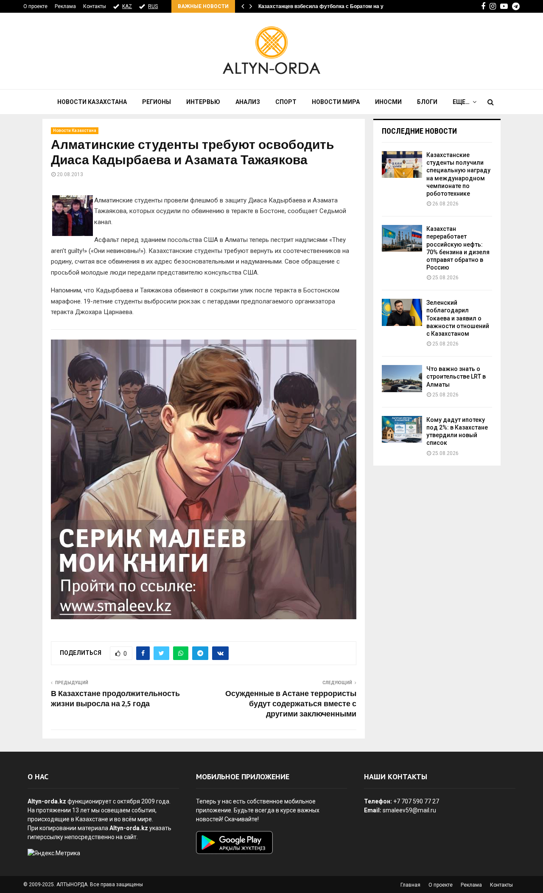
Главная (410, 885)
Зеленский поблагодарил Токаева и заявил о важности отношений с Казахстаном (457, 318)
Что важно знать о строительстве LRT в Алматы (456, 376)
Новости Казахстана (92, 101)
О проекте (35, 6)
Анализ (247, 101)
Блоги (427, 101)
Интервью (203, 101)
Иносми (388, 101)
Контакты (94, 6)
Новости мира (336, 101)
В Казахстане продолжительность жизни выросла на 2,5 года (115, 699)
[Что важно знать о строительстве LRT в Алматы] (402, 378)
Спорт (286, 101)
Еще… (461, 101)
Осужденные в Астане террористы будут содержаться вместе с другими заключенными (290, 704)
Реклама (65, 6)
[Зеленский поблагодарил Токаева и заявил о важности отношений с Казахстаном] (402, 312)
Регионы (156, 101)
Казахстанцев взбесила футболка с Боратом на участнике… (334, 6)
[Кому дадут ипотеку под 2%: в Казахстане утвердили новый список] (402, 429)
